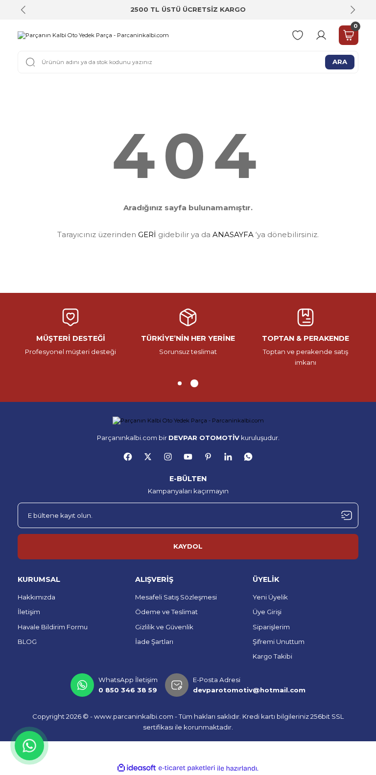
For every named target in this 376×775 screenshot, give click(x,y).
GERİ (147, 234)
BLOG (27, 641)
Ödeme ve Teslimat (166, 612)
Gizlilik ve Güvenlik (164, 627)
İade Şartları (154, 641)
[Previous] (23, 10)
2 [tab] (194, 383)
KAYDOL (188, 546)
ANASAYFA (233, 234)
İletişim (29, 612)
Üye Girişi (267, 612)
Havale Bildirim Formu (53, 627)
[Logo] (93, 35)
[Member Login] (321, 35)
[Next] (352, 10)
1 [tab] (180, 383)
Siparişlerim (271, 627)
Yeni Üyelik (270, 597)
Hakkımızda (36, 597)
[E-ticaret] (186, 768)
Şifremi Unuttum (279, 641)
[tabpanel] (188, 332)
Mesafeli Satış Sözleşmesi (176, 597)
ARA (339, 62)
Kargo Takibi (272, 656)
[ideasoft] (136, 768)
